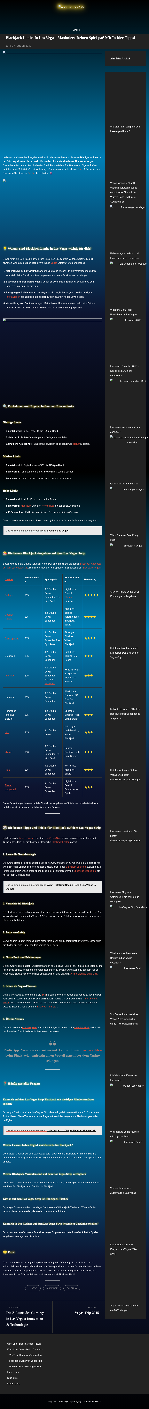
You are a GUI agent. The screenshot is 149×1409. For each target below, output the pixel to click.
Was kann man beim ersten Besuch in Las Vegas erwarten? (124, 958)
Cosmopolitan (12, 638)
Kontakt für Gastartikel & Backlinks (25, 1349)
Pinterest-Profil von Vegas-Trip (25, 1366)
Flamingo (10, 675)
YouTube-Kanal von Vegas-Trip (25, 1355)
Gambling (72, 1288)
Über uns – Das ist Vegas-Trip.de (24, 1344)
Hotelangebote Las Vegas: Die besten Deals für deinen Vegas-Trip (124, 653)
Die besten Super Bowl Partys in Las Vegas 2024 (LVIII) (123, 1249)
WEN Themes (95, 1401)
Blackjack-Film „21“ (47, 1006)
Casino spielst (29, 1027)
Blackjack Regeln (92, 567)
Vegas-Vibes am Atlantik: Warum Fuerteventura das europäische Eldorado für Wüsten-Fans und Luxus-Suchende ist (123, 192)
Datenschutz (13, 1383)
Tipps (80, 169)
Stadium (68, 597)
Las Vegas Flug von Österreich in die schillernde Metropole (124, 897)
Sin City (32, 173)
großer (76, 444)
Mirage (8, 752)
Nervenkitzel (48, 506)
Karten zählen (91, 1049)
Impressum (13, 1372)
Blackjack (50, 683)
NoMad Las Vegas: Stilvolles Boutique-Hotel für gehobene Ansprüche (125, 714)
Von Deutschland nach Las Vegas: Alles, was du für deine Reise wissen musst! (124, 1019)
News (34, 1288)
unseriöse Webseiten (85, 871)
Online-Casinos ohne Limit (83, 974)
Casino (9, 579)
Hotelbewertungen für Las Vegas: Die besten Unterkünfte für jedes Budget (125, 775)
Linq (7, 732)
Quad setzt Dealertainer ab (124, 483)
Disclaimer (12, 1378)
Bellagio (9, 595)
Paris (7, 770)
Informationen (13, 297)
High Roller (26, 506)
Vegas (54, 263)
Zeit (44, 994)
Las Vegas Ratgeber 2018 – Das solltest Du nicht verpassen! (124, 371)
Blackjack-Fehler (60, 842)
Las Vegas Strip (53, 838)
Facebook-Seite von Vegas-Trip (25, 1361)
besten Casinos (27, 838)
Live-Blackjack (81, 1027)
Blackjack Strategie (76, 867)
